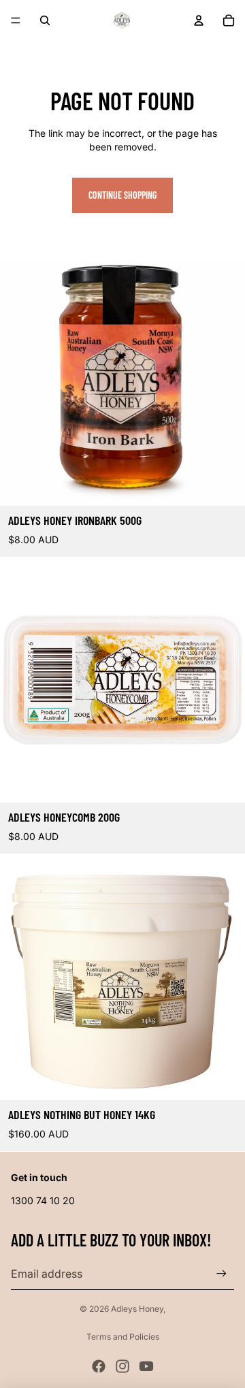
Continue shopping (122, 195)
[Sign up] (221, 1273)
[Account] (199, 20)
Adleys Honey (137, 1309)
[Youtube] (146, 1366)
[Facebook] (99, 1366)
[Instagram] (122, 1366)
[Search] (45, 20)
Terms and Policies (122, 1336)
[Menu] (15, 20)
